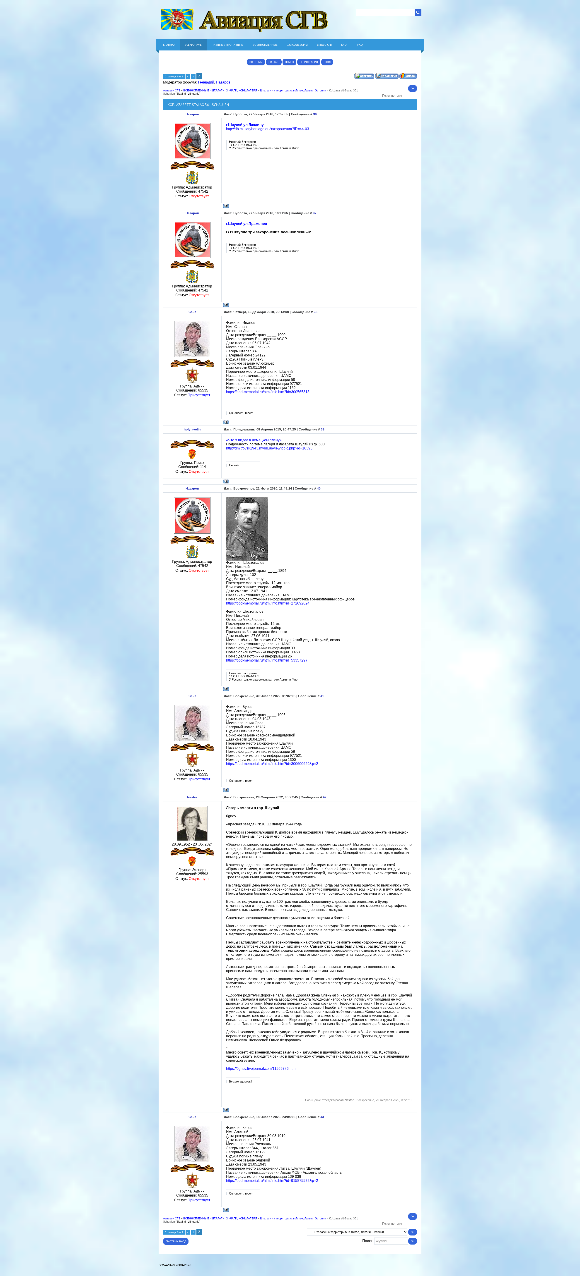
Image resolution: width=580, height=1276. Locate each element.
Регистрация (309, 62)
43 (322, 1117)
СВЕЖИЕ (273, 62)
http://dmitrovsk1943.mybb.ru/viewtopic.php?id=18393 (269, 448)
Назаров (223, 82)
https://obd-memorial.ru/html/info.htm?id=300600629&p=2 (272, 764)
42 (324, 797)
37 (315, 213)
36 (315, 114)
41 (322, 696)
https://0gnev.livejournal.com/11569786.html (261, 1069)
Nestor (192, 797)
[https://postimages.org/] (247, 559)
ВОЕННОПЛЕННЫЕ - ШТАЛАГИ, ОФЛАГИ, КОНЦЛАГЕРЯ (220, 90)
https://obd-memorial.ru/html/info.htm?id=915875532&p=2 (272, 1181)
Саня (192, 312)
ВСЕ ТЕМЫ (256, 62)
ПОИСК (289, 62)
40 (319, 488)
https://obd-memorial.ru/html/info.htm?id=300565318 (267, 392)
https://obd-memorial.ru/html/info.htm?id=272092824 (267, 603)
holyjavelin (192, 429)
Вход (327, 62)
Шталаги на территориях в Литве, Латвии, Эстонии (293, 90)
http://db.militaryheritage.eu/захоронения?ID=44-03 (267, 129)
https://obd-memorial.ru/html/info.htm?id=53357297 (266, 660)
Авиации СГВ (171, 90)
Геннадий (206, 82)
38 (315, 312)
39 (322, 429)
